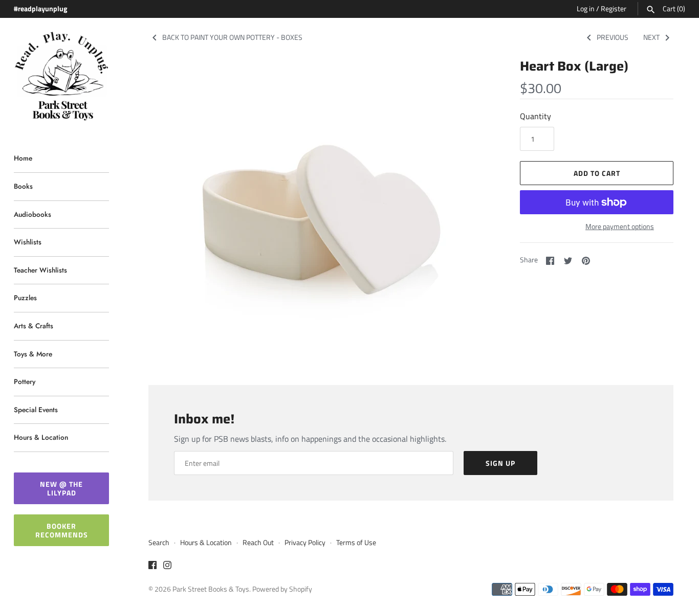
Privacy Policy (305, 542)
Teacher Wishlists (40, 270)
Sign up (500, 463)
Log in (586, 9)
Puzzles (25, 297)
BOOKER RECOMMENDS (61, 530)
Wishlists (27, 242)
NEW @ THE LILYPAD (61, 488)
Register (613, 9)
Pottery (24, 381)
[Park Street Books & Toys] (61, 76)
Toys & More (33, 354)
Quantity (535, 116)
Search (158, 542)
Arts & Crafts (33, 326)
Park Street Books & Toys (210, 589)
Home (23, 158)
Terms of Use (356, 542)
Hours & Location (41, 437)
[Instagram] (167, 566)
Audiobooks (32, 214)
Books (23, 186)
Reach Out (258, 542)
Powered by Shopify (282, 589)
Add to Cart (597, 173)
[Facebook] (152, 566)
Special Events (36, 409)
